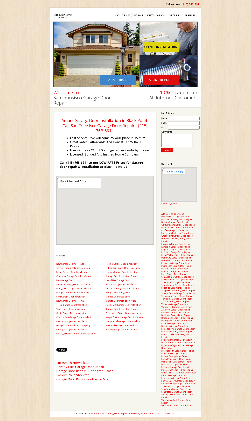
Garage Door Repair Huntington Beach (84, 371)
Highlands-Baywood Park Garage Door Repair (177, 346)
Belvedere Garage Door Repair (176, 216)
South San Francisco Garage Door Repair (177, 396)
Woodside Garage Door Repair (176, 405)
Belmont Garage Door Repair (175, 312)
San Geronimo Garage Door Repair (178, 279)
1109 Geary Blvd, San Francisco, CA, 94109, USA (152, 413)
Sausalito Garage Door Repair (175, 287)
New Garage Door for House (70, 263)
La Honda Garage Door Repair (176, 353)
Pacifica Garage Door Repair (175, 375)
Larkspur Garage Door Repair (175, 252)
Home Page (122, 15)
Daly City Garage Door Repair (175, 326)
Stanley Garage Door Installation (121, 329)
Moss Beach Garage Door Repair (177, 369)
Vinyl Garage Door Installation (70, 296)
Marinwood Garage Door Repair (177, 260)
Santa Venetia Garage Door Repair (177, 285)
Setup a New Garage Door (118, 292)
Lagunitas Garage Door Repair (176, 249)
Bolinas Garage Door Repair (175, 222)
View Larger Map (169, 203)
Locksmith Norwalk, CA (73, 363)
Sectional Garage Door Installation (122, 325)
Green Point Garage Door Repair (177, 235)
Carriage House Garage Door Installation (76, 333)
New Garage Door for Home (70, 300)
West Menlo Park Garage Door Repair (176, 401)
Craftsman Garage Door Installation (73, 276)
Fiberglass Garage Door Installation (73, 288)
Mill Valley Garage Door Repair (176, 263)
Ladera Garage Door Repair (174, 356)
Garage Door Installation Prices (121, 300)
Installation (156, 15)
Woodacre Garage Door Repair (176, 307)
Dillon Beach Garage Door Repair (177, 227)
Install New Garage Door (118, 280)
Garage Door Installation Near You (73, 268)
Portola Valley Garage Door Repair (178, 380)
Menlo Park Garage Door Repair (176, 361)
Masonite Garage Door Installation (122, 288)
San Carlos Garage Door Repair (176, 389)
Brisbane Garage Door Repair (175, 315)
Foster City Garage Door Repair (176, 339)
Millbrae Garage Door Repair (175, 364)
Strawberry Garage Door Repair (176, 296)
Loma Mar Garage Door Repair (176, 359)
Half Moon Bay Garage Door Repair (178, 342)
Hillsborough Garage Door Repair (177, 350)
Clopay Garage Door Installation (72, 329)
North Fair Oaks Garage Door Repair (179, 372)
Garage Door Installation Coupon (122, 276)
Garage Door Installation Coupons (122, 309)
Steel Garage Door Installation (70, 309)
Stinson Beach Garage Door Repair (178, 293)
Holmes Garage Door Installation (122, 272)
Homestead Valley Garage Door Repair (176, 240)
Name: (164, 118)
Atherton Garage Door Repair (175, 309)
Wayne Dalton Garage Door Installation (125, 317)
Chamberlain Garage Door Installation (74, 317)
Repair (138, 15)
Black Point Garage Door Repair (176, 219)
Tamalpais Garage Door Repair (176, 298)
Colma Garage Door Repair (174, 323)
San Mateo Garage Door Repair (176, 391)
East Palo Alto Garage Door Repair (178, 328)
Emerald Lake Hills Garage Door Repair (176, 336)
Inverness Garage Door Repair (176, 244)
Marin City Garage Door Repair (176, 257)
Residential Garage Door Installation (123, 304)
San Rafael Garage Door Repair (176, 282)
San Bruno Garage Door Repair (176, 386)
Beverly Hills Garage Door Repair (80, 367)
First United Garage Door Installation (124, 313)
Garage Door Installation (118, 296)
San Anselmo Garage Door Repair (177, 276)
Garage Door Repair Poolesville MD (82, 379)
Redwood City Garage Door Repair (178, 383)
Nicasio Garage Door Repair (175, 268)
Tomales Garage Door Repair (175, 304)
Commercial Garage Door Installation (124, 321)
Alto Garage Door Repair (173, 213)
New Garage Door (65, 280)
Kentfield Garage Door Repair (175, 246)
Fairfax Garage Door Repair (174, 230)
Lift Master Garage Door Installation (123, 268)
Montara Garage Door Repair (175, 367)
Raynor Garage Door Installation (72, 321)
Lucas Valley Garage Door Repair (177, 255)
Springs (189, 15)
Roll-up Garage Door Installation (121, 263)
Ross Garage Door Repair (173, 274)
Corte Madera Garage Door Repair (178, 224)
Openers (175, 15)
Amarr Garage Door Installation (121, 284)
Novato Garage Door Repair (175, 271)
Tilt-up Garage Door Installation (71, 304)
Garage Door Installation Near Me (72, 292)
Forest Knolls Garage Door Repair (177, 233)
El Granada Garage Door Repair (176, 331)
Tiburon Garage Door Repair (175, 301)
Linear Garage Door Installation (71, 272)
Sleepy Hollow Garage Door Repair (178, 290)
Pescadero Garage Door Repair (176, 378)
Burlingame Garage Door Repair (177, 320)
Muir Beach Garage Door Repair (176, 265)
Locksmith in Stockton (72, 375)
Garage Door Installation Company (73, 325)
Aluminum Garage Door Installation (73, 284)
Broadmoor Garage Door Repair (177, 317)
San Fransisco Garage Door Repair (110, 413)
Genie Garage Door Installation (71, 313)
